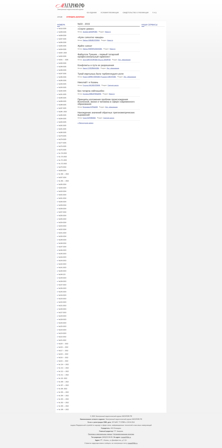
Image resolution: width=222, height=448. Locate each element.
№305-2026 (62, 46)
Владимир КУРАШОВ (90, 107)
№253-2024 (62, 226)
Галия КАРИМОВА (89, 118)
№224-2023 (62, 330)
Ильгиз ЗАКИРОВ (104, 60)
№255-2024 (62, 219)
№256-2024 (62, 215)
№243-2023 (62, 260)
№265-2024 (62, 184)
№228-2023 (62, 319)
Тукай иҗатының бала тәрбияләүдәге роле (101, 73)
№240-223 (62, 274)
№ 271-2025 (63, 160)
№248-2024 (62, 243)
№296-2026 (62, 77)
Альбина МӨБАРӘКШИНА (92, 94)
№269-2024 (62, 170)
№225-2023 (62, 326)
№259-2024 (62, 205)
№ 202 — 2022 (64, 402)
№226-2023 (62, 323)
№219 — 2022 (63, 347)
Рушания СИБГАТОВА (108, 77)
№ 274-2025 (63, 153)
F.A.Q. (155, 13)
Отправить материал (75, 17)
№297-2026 (62, 73)
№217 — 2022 (63, 350)
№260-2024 (62, 202)
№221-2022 (62, 340)
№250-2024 (62, 236)
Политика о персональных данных (100, 434)
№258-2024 (62, 209)
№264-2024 (62, 188)
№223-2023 (62, 333)
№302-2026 (62, 56)
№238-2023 (62, 281)
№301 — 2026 (63, 60)
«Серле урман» (86, 28)
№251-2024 (62, 233)
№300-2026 (62, 63)
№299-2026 (62, 67)
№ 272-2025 (63, 163)
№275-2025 (62, 150)
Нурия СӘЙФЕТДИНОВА (91, 77)
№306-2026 (62, 42)
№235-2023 (62, 292)
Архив (59, 17)
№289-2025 (62, 101)
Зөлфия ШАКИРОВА (90, 32)
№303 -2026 (63, 53)
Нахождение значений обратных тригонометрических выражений (106, 113)
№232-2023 (62, 302)
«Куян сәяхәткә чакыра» (91, 37)
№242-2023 (62, 264)
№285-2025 (62, 115)
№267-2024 (62, 177)
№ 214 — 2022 (64, 364)
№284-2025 (62, 118)
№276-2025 (62, 146)
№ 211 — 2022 (64, 375)
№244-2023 (62, 257)
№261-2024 (62, 198)
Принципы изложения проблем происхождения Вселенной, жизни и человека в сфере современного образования (106, 101)
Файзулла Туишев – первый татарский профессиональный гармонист (98, 55)
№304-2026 (62, 49)
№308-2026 (62, 35)
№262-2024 (62, 195)
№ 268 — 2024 (64, 174)
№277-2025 (62, 143)
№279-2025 (62, 136)
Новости (108, 32)
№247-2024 (62, 247)
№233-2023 (62, 299)
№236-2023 (62, 288)
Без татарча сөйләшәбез (91, 91)
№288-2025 (62, 105)
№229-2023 (62, 316)
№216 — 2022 (63, 357)
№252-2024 (62, 229)
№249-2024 (62, 240)
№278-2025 (62, 139)
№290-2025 (62, 98)
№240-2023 (62, 271)
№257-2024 (62, 212)
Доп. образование (124, 60)
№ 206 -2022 (63, 389)
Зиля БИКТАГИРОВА (90, 60)
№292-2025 (62, 91)
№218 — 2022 (63, 354)
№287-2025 (62, 108)
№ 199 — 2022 (64, 409)
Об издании (92, 13)
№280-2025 (62, 132)
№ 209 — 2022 (64, 382)
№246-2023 (62, 250)
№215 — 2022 (63, 361)
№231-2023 (62, 305)
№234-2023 (62, 295)
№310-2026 (62, 28)
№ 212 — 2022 (64, 371)
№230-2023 (62, 309)
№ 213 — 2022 (64, 368)
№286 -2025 (63, 112)
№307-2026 (62, 39)
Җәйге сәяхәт (85, 46)
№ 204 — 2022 (64, 396)
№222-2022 (62, 337)
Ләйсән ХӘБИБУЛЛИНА (91, 40)
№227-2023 (62, 312)
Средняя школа (113, 85)
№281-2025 (62, 129)
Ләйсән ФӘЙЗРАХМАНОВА (92, 49)
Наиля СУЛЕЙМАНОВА (91, 68)
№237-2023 (62, 285)
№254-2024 (62, 222)
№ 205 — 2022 (64, 392)
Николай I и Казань (88, 82)
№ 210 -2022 (63, 378)
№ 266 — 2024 (64, 181)
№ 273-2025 (63, 157)
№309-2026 (62, 32)
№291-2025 (62, 94)
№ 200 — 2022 (64, 406)
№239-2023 (62, 278)
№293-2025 (62, 87)
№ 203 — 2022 (64, 399)
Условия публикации (110, 13)
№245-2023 (62, 254)
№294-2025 (62, 84)
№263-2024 (62, 191)
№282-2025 (62, 125)
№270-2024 (62, 167)
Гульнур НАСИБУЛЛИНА (91, 85)
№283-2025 (62, 122)
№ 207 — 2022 (64, 385)
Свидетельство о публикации (135, 13)
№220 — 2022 (63, 344)
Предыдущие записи (85, 123)
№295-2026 (62, 80)
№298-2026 (62, 70)
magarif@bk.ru (126, 437)
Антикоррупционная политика (123, 434)
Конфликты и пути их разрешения (96, 65)
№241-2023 (62, 267)
